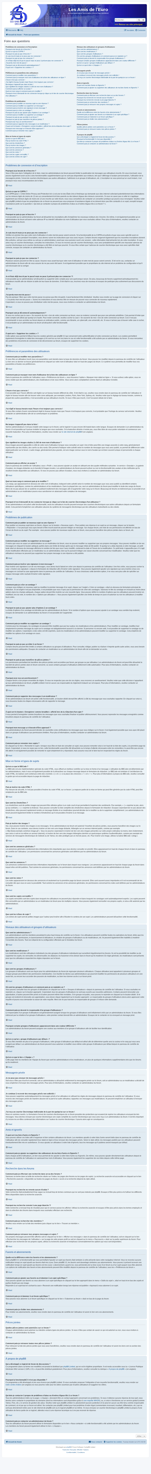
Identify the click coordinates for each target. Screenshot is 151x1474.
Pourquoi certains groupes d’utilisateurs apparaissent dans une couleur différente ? (106, 61)
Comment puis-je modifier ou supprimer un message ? (25, 106)
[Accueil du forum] (17, 16)
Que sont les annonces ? (15, 150)
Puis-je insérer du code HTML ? (17, 141)
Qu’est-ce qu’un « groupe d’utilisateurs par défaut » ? (96, 63)
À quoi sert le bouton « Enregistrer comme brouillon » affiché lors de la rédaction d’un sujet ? (38, 126)
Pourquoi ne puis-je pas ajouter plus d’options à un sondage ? (27, 112)
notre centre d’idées (14, 1385)
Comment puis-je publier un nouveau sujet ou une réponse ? (27, 103)
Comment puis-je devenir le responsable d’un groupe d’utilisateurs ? (101, 58)
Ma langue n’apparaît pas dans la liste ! (19, 84)
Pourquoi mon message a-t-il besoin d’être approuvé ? (25, 128)
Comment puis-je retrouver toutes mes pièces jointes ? (96, 129)
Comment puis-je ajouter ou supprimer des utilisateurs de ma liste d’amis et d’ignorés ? (107, 88)
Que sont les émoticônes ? (15, 143)
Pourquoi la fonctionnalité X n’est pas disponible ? (94, 139)
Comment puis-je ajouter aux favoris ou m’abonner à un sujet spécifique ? (103, 114)
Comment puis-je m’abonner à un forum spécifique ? (95, 117)
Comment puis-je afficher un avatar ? (19, 89)
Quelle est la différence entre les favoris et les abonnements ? (99, 112)
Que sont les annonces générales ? (18, 148)
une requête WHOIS (92, 1401)
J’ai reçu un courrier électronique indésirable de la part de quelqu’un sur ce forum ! (106, 77)
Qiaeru (86, 1450)
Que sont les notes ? (13, 152)
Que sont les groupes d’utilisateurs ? (90, 54)
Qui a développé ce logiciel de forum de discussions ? (96, 137)
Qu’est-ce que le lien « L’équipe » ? (89, 65)
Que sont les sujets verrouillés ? (17, 154)
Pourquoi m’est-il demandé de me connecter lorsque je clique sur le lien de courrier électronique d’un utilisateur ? (40, 94)
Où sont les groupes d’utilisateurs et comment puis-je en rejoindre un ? (102, 56)
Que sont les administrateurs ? (88, 49)
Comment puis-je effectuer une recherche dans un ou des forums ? (101, 95)
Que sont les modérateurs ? (87, 51)
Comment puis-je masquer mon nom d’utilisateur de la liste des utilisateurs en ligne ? (35, 77)
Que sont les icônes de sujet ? (16, 157)
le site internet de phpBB (71, 432)
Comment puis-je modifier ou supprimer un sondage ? (25, 115)
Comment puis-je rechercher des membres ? (93, 102)
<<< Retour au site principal (128, 24)
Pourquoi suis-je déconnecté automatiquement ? (23, 65)
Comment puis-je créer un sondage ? (19, 110)
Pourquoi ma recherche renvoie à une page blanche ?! (96, 100)
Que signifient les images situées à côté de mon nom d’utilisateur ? (29, 86)
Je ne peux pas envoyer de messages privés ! (93, 73)
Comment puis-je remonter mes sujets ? (20, 131)
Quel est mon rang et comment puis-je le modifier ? (24, 91)
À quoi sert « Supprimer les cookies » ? (20, 67)
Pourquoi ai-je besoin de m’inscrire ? (18, 49)
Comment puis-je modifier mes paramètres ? (21, 75)
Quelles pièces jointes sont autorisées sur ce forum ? (96, 127)
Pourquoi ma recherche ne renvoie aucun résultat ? (95, 98)
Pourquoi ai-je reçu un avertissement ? (19, 122)
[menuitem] (20, 30)
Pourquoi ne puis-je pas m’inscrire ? (18, 54)
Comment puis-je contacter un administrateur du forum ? (97, 144)
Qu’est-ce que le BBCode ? (15, 138)
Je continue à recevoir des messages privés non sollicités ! (98, 75)
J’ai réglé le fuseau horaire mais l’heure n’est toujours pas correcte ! (30, 82)
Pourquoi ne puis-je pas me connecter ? (20, 58)
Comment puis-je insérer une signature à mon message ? (26, 108)
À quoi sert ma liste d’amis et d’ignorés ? (91, 85)
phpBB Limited (69, 1367)
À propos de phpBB (116, 1369)
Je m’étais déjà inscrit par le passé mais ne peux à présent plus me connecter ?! (34, 61)
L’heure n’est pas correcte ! (15, 80)
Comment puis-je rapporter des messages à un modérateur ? (27, 124)
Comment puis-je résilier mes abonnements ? (93, 119)
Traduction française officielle (72, 1450)
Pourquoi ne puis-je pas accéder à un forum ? (22, 117)
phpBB (68, 1447)
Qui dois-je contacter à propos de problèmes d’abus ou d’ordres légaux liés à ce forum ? (108, 141)
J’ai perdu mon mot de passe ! (16, 63)
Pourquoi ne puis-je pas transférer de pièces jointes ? (25, 119)
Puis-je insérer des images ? (16, 145)
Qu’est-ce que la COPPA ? (15, 51)
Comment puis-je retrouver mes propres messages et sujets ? (99, 104)
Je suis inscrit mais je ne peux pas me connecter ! (23, 56)
